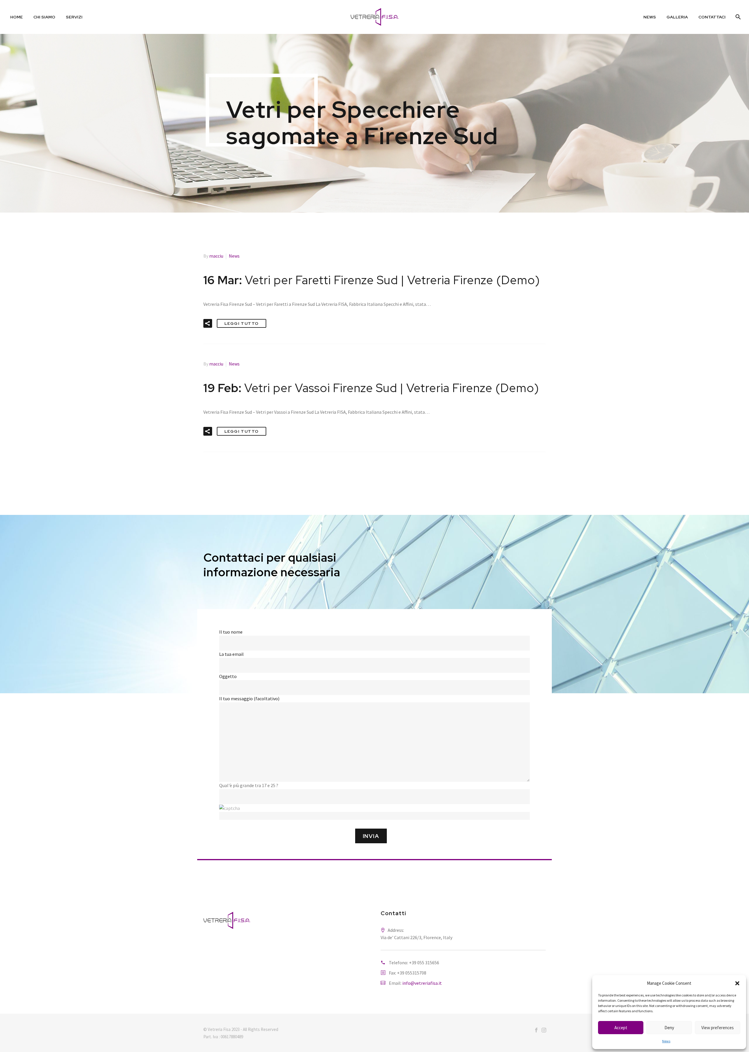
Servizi (74, 17)
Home (16, 17)
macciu (216, 256)
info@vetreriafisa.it (422, 983)
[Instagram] (544, 1030)
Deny (669, 1027)
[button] (737, 983)
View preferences (717, 1027)
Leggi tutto (241, 323)
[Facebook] (536, 1030)
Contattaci (712, 17)
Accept (620, 1027)
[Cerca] (737, 17)
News (666, 1041)
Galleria (677, 17)
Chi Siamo (44, 17)
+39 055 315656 (424, 962)
